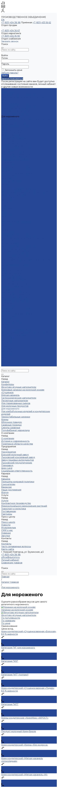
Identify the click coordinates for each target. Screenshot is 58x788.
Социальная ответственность (16, 167)
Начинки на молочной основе (17, 609)
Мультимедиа (8, 208)
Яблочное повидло (11, 130)
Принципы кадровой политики (17, 173)
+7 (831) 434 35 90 (10, 36)
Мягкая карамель (10, 103)
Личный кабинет (10, 560)
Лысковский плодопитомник (16, 159)
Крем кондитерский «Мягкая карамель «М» (24, 774)
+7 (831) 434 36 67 (10, 30)
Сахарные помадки (11, 132)
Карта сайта (7, 224)
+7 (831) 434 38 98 (11, 22)
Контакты (6, 359)
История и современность (15, 143)
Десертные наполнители (14, 108)
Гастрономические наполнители (18, 105)
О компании (7, 281)
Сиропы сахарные (10, 135)
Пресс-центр (8, 343)
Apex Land (6, 165)
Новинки (6, 354)
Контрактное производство (16, 189)
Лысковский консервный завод (18, 154)
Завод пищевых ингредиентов (17, 157)
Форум (4, 184)
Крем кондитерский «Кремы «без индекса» (24, 745)
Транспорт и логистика (13, 194)
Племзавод (7, 162)
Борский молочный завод (15, 151)
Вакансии (6, 178)
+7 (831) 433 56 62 (42, 22)
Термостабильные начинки (15, 124)
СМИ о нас (7, 211)
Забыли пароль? (9, 72)
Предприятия (8, 149)
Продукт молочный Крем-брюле (18, 731)
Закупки (5, 357)
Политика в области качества (17, 146)
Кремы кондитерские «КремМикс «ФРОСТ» (24, 718)
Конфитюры (7, 92)
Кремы (4, 127)
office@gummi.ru (10, 557)
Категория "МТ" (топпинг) (14, 674)
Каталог (5, 230)
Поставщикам (8, 197)
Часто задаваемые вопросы (16, 221)
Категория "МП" (9, 704)
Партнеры (6, 340)
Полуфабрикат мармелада (15, 138)
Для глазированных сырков (15, 111)
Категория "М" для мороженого (18, 647)
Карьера (5, 170)
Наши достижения (11, 181)
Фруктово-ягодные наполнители (18, 95)
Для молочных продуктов (14, 113)
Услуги (4, 327)
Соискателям (8, 176)
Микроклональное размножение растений (24, 192)
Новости (5, 205)
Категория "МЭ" (9, 661)
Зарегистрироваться (12, 78)
